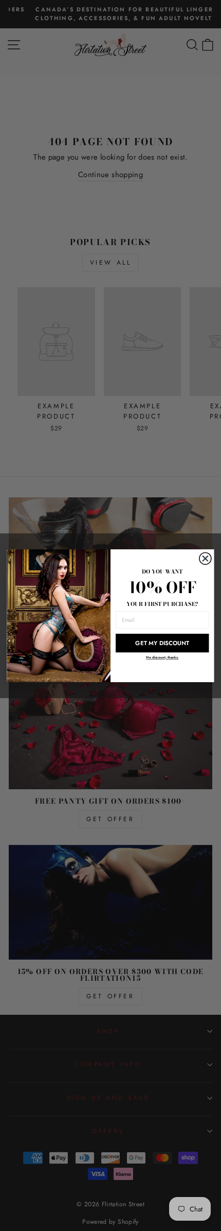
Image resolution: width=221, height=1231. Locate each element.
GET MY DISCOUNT (162, 642)
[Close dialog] (205, 558)
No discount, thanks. (162, 657)
